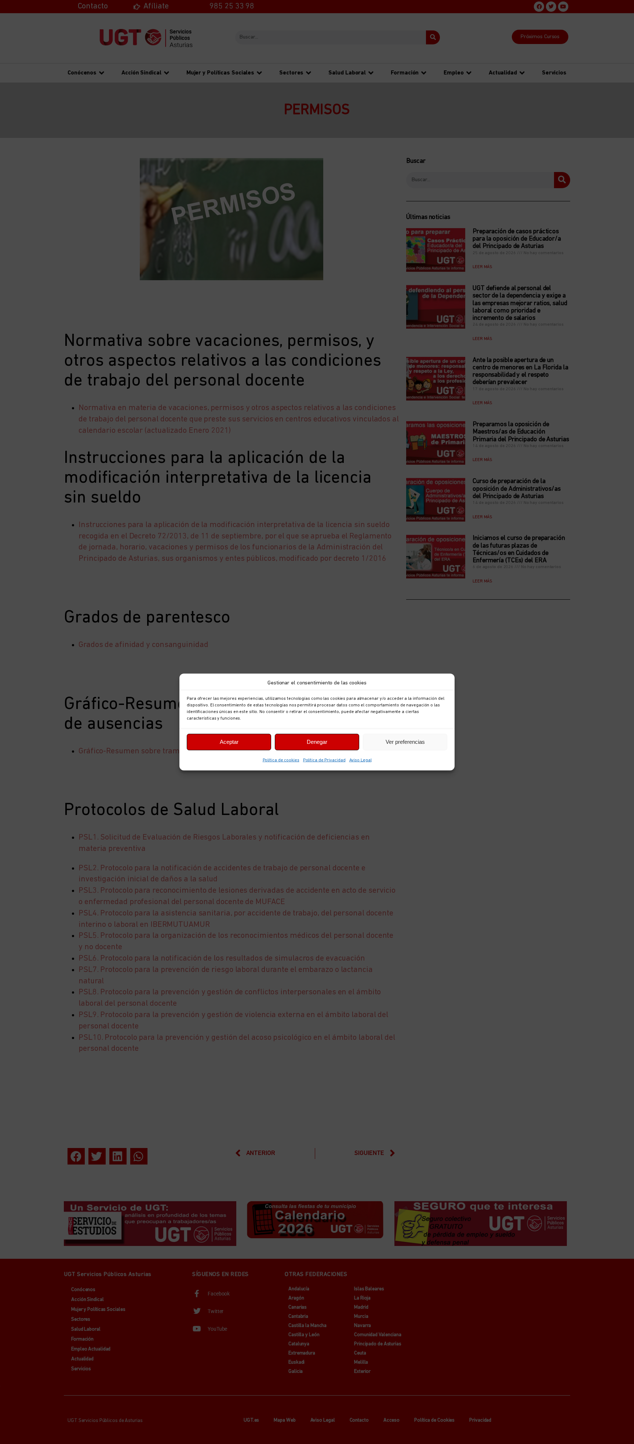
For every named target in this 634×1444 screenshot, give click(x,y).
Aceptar (229, 742)
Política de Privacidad (324, 760)
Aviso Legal (360, 760)
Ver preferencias (405, 742)
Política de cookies (281, 760)
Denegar (317, 742)
